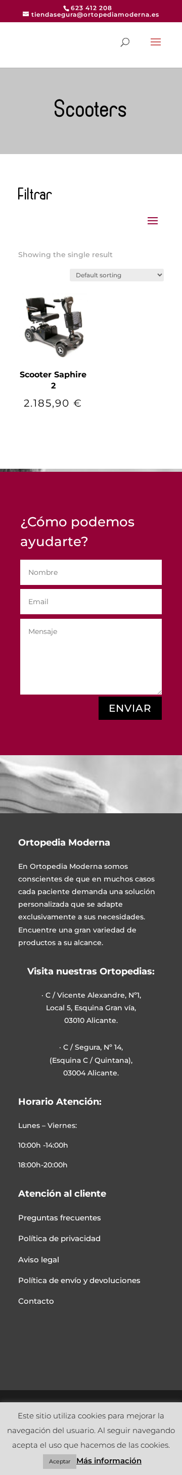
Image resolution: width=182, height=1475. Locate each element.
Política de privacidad (59, 1238)
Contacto (36, 1301)
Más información (109, 1460)
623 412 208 (91, 8)
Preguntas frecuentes (59, 1217)
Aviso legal (38, 1259)
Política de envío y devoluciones (79, 1280)
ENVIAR (130, 708)
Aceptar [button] (59, 1461)
